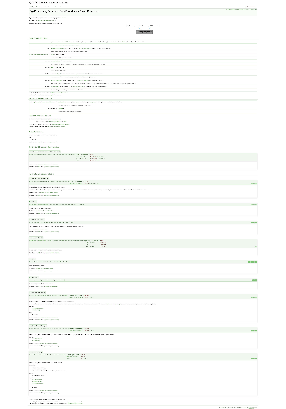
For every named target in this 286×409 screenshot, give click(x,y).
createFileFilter (55, 61)
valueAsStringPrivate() (53, 121)
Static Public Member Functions (243, 9)
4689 (38, 142)
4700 (39, 286)
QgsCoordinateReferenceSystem (114, 304)
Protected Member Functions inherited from (49, 124)
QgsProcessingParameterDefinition (38, 54)
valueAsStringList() (37, 379)
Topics (45, 6)
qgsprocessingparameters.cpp (51, 166)
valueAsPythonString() (37, 308)
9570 (39, 213)
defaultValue (122, 41)
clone (52, 54)
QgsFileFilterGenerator (55, 95)
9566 (39, 166)
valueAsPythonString (56, 80)
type (52, 67)
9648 (39, 252)
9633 (39, 393)
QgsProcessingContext (85, 48)
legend (143, 34)
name (84, 41)
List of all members (253, 9)
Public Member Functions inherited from (48, 92)
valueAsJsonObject (56, 73)
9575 (39, 195)
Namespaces (50, 6)
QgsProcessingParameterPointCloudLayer (62, 41)
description (98, 41)
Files (61, 6)
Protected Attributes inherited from (47, 126)
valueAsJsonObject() (37, 338)
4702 (39, 271)
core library (31, 13)
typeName (60, 108)
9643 (39, 231)
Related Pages (39, 6)
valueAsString (54, 86)
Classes (56, 6)
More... (64, 18)
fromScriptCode (62, 102)
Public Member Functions (231, 9)
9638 (39, 319)
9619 (39, 346)
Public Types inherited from (45, 119)
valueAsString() (36, 310)
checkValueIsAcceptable (57, 48)
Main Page (32, 6)
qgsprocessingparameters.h (46, 20)
